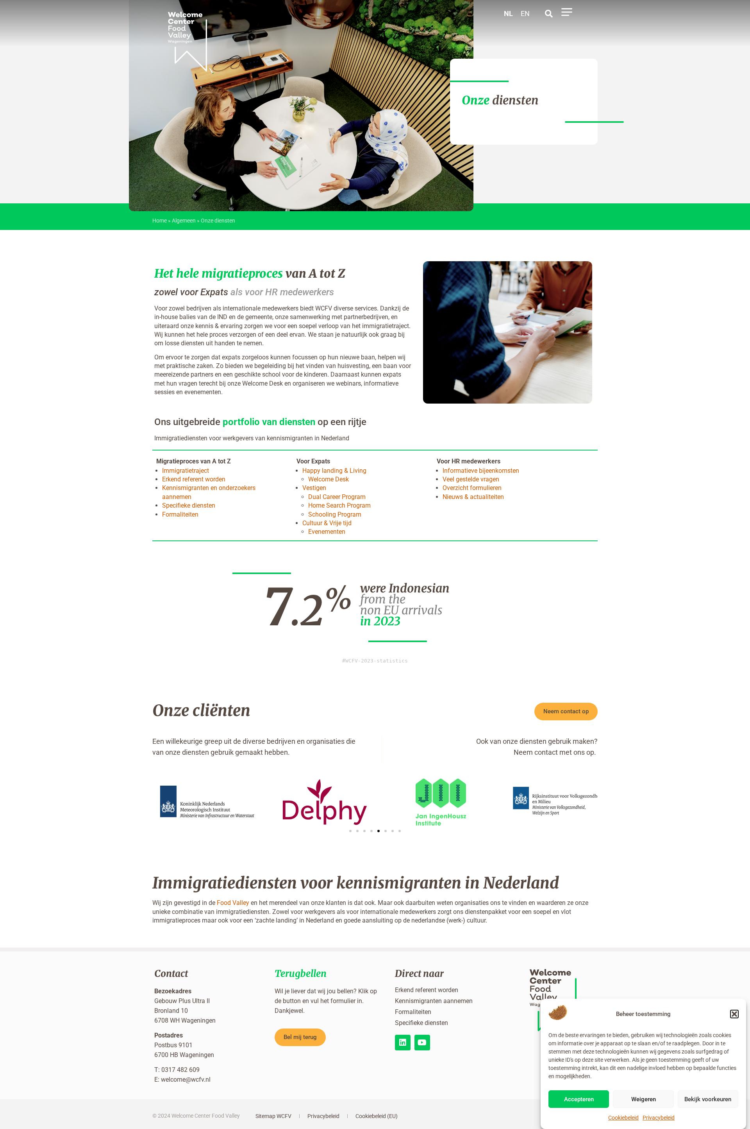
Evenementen (326, 531)
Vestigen (314, 488)
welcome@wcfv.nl (186, 1079)
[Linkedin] (403, 1042)
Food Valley (233, 902)
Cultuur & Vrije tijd (327, 523)
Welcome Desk (328, 479)
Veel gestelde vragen (471, 479)
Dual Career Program (337, 497)
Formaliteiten (180, 514)
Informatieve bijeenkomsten (481, 470)
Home (159, 220)
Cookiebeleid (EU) (376, 1116)
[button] (734, 1014)
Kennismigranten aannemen (434, 1001)
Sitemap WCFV (273, 1116)
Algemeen (184, 220)
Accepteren (579, 1099)
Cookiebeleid (623, 1118)
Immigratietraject (185, 470)
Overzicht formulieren (472, 488)
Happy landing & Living (334, 470)
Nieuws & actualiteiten (473, 497)
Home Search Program (339, 505)
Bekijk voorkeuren (707, 1099)
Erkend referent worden (193, 479)
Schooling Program (334, 514)
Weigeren (643, 1099)
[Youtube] (422, 1042)
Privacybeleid (659, 1118)
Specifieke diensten (188, 505)
